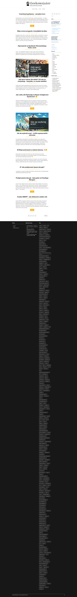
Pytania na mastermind (43, 461)
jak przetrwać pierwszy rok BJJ (44, 332)
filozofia (41, 308)
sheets (40, 488)
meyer (40, 390)
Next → (46, 215)
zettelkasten (41, 587)
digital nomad (45, 286)
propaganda (41, 452)
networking (41, 405)
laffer (44, 365)
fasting (45, 306)
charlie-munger (47, 264)
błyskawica (41, 263)
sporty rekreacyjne (42, 505)
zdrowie (48, 583)
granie (46, 317)
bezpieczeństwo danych (43, 245)
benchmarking (41, 242)
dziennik (45, 295)
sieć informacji (47, 490)
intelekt (40, 326)
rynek (40, 479)
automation (47, 234)
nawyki (40, 403)
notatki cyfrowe (46, 406)
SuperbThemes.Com (25, 594)
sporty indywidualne (42, 503)
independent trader (42, 323)
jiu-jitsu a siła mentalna (43, 352)
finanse (45, 308)
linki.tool (41, 368)
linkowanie (46, 368)
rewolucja (45, 468)
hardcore (41, 321)
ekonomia (47, 301)
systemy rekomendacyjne (43, 534)
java (46, 350)
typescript (45, 550)
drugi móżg (41, 292)
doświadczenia (42, 288)
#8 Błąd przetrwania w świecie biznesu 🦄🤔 (32, 150)
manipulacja (41, 379)
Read (32, 25)
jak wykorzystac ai (42, 343)
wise (40, 561)
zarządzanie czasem (42, 578)
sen (40, 485)
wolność (45, 565)
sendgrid (44, 485)
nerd (45, 403)
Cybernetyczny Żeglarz (31, 151)
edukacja (45, 297)
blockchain (48, 257)
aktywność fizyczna (42, 229)
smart (40, 494)
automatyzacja (42, 238)
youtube (45, 572)
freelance (41, 310)
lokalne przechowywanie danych (44, 372)
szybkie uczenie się (42, 541)
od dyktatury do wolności (43, 412)
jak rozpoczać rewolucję (43, 335)
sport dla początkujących (43, 499)
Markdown (48, 381)
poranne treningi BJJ (42, 432)
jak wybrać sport (42, 341)
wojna (40, 565)
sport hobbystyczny (42, 501)
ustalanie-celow (42, 554)
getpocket (47, 312)
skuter (47, 492)
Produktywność (33, 49)
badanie (41, 240)
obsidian (41, 410)
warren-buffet (41, 559)
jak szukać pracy (42, 339)
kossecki (41, 361)
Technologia (54, 72)
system (40, 532)
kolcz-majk (41, 357)
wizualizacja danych (46, 561)
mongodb (41, 392)
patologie (41, 417)
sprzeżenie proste (42, 519)
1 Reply (35, 98)
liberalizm (45, 366)
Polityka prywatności (16, 227)
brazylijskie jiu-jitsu (47, 259)
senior (49, 485)
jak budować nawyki (42, 330)
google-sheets (45, 314)
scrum (46, 481)
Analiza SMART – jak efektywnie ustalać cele (32, 197)
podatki (40, 423)
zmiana (46, 587)
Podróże (53, 61)
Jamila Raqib (41, 350)
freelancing (46, 310)
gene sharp (41, 312)
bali (45, 240)
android (41, 231)
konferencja (47, 359)
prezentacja (41, 434)
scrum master (41, 483)
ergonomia (46, 303)
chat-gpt (44, 266)
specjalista (48, 496)
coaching (41, 270)
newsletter (47, 405)
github (40, 314)
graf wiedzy (41, 317)
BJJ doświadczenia (42, 251)
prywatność (47, 452)
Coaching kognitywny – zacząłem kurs (32, 14)
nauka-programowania (43, 399)
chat (40, 266)
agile (44, 225)
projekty (41, 448)
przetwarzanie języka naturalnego (44, 456)
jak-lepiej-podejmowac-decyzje (44, 328)
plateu (40, 421)
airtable (41, 227)
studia (47, 528)
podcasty (45, 423)
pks (47, 419)
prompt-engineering (42, 450)
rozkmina (41, 474)
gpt (46, 315)
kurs (40, 365)
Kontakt (14, 225)
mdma (48, 385)
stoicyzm (41, 527)
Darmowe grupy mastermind (43, 283)
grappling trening (42, 319)
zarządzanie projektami (43, 581)
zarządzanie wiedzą (42, 583)
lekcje (40, 366)
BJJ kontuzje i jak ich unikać (43, 255)
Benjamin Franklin (42, 243)
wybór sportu (46, 567)
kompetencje (47, 357)
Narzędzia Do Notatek (55, 33)
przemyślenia (41, 454)
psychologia (47, 459)
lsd (40, 374)
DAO (47, 281)
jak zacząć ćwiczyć (42, 346)
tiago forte (41, 545)
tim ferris (41, 548)
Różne (33, 98)
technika (49, 541)
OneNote (41, 414)
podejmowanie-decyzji (43, 425)
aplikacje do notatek (47, 231)
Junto (47, 354)
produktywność (42, 439)
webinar (47, 559)
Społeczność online (42, 514)
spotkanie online (42, 512)
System (53, 45)
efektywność (41, 301)
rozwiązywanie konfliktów (43, 476)
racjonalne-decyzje (42, 463)
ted (40, 543)
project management (42, 443)
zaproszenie (41, 576)
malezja (46, 377)
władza (40, 572)
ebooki (40, 297)
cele (46, 263)
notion (48, 408)
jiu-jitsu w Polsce (42, 354)
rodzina (47, 472)
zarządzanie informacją (43, 579)
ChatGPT (41, 268)
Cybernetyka (54, 56)
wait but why (41, 556)
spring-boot (41, 516)
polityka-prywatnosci (42, 428)
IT (52, 60)
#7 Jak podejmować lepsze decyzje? (32, 167)
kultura (46, 363)
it (49, 326)
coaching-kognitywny (42, 272)
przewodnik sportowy (42, 457)
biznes (40, 247)
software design (42, 496)
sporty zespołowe (42, 510)
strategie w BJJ (42, 528)
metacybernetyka (47, 386)
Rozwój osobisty (34, 15)
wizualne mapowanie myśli (43, 563)
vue (47, 554)
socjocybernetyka (46, 494)
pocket (44, 421)
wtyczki (40, 567)
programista (41, 441)
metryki (46, 388)
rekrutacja (46, 465)
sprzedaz (47, 516)
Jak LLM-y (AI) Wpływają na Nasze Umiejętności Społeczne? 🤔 (32, 96)
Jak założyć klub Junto (43, 348)
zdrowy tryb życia (42, 585)
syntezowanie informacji (43, 530)
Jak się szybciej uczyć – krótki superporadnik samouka (32, 134)
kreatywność (46, 361)
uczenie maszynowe (47, 552)
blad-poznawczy (42, 257)
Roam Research (42, 472)
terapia (44, 543)
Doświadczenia (29, 15)
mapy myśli (47, 379)
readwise (41, 465)
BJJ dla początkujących (43, 249)
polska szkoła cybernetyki (43, 430)
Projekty (53, 65)
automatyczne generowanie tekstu (44, 236)
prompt (45, 448)
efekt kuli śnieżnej (42, 299)
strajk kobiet (46, 527)
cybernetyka (41, 277)
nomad (40, 406)
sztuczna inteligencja (42, 536)
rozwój (40, 477)
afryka (40, 225)
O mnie (14, 226)
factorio (41, 306)
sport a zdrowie (42, 497)
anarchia (49, 229)
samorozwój (41, 481)
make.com (41, 377)
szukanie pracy (42, 539)
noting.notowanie (42, 408)
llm (40, 370)
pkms (44, 419)
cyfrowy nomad (42, 281)
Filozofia (29, 49)
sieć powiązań (41, 492)
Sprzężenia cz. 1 (54, 47)
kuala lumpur (41, 363)
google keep (41, 315)
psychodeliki (41, 459)
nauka (40, 397)
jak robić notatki (42, 334)
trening (40, 550)
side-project (41, 490)
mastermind (41, 383)
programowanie (48, 441)
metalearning (41, 388)
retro (40, 468)
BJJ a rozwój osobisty (47, 247)
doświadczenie (42, 290)
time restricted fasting (42, 547)
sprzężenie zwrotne (42, 525)
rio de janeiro (41, 470)
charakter (41, 264)
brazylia (41, 259)
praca (49, 432)
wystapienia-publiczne (43, 570)
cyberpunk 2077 (42, 279)
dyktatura (47, 292)
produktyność (47, 434)
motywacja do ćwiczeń (43, 394)
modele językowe (46, 390)
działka (40, 295)
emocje (40, 303)
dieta (40, 286)
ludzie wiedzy (45, 374)
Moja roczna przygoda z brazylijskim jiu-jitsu (32, 31)
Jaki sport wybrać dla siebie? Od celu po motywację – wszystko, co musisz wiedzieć (32, 80)
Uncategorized (54, 73)
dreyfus (47, 290)
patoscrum (46, 417)
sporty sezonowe (42, 507)
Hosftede (46, 321)
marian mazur (41, 381)
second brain (48, 483)
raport (48, 463)
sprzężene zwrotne (42, 521)
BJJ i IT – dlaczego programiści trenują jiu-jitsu (44, 253)
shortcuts (45, 488)
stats (48, 525)
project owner (41, 445)
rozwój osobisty (46, 477)
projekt (47, 445)
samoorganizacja (46, 479)
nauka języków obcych (43, 401)
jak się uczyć (41, 337)
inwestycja (46, 326)
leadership (49, 365)
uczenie (41, 552)
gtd (47, 319)
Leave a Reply (39, 15)
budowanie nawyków (42, 261)
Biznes (32, 181)
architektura (41, 234)
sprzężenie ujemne (42, 523)
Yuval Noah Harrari (42, 574)
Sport (31, 32)
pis (40, 419)
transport (46, 548)
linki (49, 366)
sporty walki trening (42, 508)
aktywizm (45, 227)
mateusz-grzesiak (42, 385)
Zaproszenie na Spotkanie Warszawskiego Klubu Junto (32, 47)
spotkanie (48, 510)
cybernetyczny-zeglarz (43, 275)
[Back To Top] (64, 594)
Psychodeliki (54, 66)
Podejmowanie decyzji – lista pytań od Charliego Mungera (32, 179)
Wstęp (53, 44)
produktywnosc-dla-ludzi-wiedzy (44, 437)
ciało (45, 268)
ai (48, 225)
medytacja (41, 386)
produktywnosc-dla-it (42, 436)
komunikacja (41, 359)
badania (47, 238)
